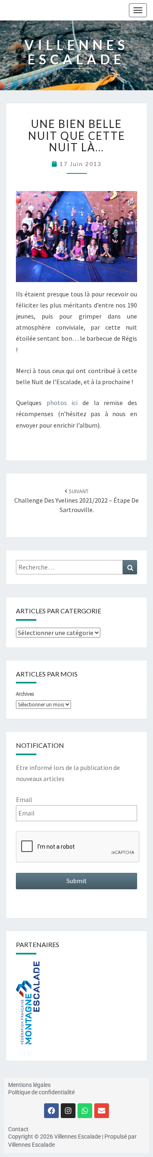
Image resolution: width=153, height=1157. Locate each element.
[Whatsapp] (85, 1110)
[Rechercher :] (76, 567)
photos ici (64, 403)
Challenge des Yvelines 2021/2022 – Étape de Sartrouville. (76, 500)
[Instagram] (68, 1110)
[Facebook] (51, 1110)
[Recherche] (130, 567)
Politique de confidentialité (41, 1092)
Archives (25, 693)
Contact (18, 1129)
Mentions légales (29, 1085)
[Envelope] (101, 1110)
